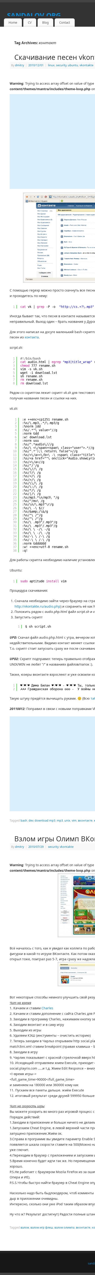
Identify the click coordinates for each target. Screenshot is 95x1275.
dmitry (19, 65)
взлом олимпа (64, 1227)
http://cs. (70, 307)
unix (67, 820)
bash (24, 820)
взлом (25, 1227)
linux (51, 65)
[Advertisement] (47, 141)
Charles (47, 1008)
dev (31, 820)
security (61, 65)
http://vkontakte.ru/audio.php (37, 606)
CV (30, 22)
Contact (64, 22)
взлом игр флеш (41, 1227)
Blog (45, 22)
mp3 (60, 820)
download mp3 (45, 820)
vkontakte (86, 65)
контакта (32, 337)
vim (74, 820)
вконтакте (85, 820)
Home (13, 22)
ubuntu (73, 65)
